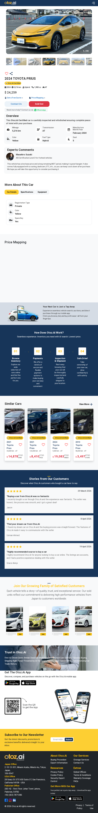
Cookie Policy (57, 775)
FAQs (76, 781)
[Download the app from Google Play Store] (12, 682)
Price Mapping (37, 98)
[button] (10, 31)
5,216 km (17, 87)
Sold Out (39, 104)
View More (84, 404)
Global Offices (80, 772)
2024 (8, 87)
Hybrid (27, 87)
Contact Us (16, 104)
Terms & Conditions (82, 775)
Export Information (59, 763)
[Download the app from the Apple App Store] (28, 682)
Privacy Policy (57, 772)
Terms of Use (89, 807)
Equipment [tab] (42, 192)
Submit (69, 740)
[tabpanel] (49, 214)
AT (45, 87)
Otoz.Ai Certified (13, 83)
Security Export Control (58, 779)
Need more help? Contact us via (26, 110)
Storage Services (81, 760)
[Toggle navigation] (93, 3)
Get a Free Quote (14, 98)
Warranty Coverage (82, 778)
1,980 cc (37, 87)
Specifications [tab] (27, 192)
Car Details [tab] (11, 192)
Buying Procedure (58, 760)
